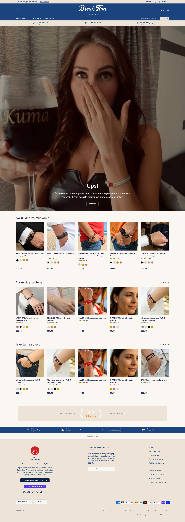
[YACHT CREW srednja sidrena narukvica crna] (30, 301)
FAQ (161, 515)
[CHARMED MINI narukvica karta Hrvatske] (61, 301)
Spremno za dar (134, 511)
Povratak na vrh (92, 436)
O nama (105, 511)
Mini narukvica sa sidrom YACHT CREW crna (28, 381)
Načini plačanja (154, 451)
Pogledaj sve (164, 218)
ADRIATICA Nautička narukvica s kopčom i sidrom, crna (153, 255)
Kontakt (167, 515)
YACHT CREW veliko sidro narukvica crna (60, 255)
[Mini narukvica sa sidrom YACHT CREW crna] (30, 363)
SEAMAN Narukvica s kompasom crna (30, 253)
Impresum (152, 467)
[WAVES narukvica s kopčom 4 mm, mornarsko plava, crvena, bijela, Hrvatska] (92, 236)
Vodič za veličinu (122, 511)
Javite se (92, 204)
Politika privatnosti (155, 471)
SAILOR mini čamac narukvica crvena (92, 318)
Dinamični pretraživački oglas (159, 482)
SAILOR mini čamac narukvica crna (154, 380)
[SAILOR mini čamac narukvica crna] (155, 363)
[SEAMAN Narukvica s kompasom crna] (30, 236)
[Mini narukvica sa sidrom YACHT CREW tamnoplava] (155, 301)
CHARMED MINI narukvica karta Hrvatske (58, 319)
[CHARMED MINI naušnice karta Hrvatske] (124, 301)
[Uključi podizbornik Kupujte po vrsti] (29, 18)
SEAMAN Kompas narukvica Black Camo (122, 255)
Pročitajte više (44, 2)
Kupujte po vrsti (21, 18)
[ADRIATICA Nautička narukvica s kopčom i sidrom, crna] (155, 236)
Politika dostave (154, 455)
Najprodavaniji (49, 18)
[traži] (17, 10)
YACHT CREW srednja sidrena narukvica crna (27, 319)
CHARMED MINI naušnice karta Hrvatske (121, 319)
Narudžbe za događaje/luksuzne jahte (147, 515)
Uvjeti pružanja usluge (156, 474)
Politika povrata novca (156, 463)
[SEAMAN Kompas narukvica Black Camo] (124, 236)
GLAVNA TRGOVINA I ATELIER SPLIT (35, 480)
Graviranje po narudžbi (149, 18)
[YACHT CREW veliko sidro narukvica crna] (61, 236)
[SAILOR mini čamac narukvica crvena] (92, 301)
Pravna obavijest (154, 478)
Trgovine (113, 511)
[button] (168, 10)
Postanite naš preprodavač (162, 511)
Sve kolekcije (37, 18)
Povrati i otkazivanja (156, 459)
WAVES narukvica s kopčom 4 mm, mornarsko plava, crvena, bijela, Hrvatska (91, 256)
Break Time (23, 511)
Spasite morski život (147, 511)
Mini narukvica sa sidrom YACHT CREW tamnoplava (153, 319)
